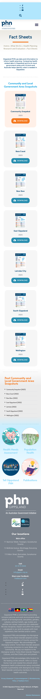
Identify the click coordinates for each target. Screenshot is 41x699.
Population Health (30, 451)
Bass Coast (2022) (12, 394)
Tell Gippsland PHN (11, 481)
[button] (20, 15)
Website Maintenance (33, 695)
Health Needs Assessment (10, 451)
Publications (30, 480)
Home (6, 46)
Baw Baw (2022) (12, 398)
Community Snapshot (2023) (16, 389)
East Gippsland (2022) (14, 402)
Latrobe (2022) (11, 407)
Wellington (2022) (12, 415)
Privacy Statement (7, 678)
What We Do (16, 46)
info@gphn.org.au (20, 572)
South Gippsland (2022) (14, 411)
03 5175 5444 (20, 566)
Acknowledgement (21, 678)
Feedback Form (20, 578)
